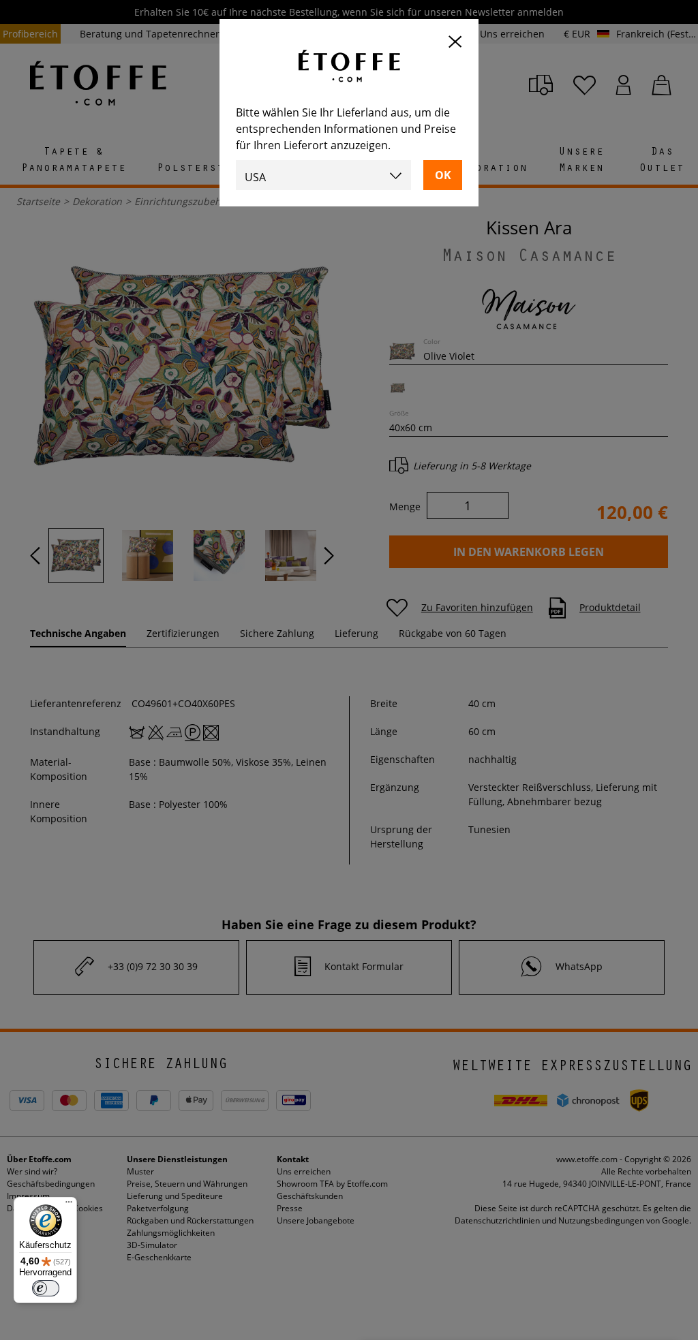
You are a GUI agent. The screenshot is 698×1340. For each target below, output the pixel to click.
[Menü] (69, 1205)
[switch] (45, 1288)
